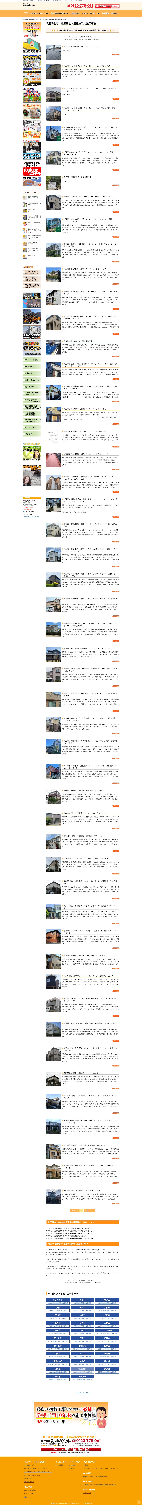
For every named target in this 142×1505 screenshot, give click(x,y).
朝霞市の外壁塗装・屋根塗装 (82, 1326)
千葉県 (58, 1376)
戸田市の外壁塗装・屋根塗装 (107, 1318)
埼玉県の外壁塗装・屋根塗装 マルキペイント (72, 1503)
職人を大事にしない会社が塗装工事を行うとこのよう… (34, 250)
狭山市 (82, 1308)
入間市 (58, 1308)
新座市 (58, 1323)
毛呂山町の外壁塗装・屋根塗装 (57, 1364)
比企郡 (58, 1369)
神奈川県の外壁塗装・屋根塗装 (82, 1379)
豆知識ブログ (28, 1478)
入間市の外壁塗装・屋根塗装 (58, 1310)
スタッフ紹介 (73, 1465)
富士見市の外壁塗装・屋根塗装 (57, 1341)
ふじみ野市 (107, 1330)
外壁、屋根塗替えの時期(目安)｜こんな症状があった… (34, 237)
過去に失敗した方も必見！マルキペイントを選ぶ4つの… (34, 230)
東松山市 (82, 1346)
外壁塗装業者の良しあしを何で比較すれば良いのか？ (34, 198)
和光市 (82, 1330)
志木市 (58, 1330)
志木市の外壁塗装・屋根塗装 (58, 1333)
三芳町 (107, 1353)
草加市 (58, 1315)
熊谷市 (82, 1353)
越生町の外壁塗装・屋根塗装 (82, 1364)
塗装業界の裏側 (32, 255)
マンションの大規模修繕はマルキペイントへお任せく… (34, 217)
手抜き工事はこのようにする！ (34, 210)
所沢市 (107, 1338)
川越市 (82, 1300)
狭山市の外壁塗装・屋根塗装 (82, 1310)
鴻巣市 (58, 1353)
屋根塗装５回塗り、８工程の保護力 (34, 243)
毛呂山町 (58, 1361)
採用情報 (71, 1468)
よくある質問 (59, 1465)
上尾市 (107, 1323)
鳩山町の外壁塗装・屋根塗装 (107, 1364)
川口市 (107, 1308)
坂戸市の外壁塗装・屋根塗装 (107, 1303)
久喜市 (82, 1315)
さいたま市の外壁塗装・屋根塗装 (58, 1303)
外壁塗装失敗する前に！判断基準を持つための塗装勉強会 (99, 1484)
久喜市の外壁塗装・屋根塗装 (82, 1318)
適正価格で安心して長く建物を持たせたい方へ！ (38, 1472)
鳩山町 (107, 1361)
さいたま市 (58, 1300)
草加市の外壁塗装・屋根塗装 (58, 1318)
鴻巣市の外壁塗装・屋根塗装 (58, 1356)
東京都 (107, 1369)
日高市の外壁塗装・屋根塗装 (82, 1341)
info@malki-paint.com (33, 516)
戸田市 (107, 1315)
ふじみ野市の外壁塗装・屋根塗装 (107, 1333)
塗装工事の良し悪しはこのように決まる (35, 1468)
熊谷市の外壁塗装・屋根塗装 (82, 1356)
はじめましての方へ (29, 1465)
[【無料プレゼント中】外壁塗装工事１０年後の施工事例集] (71, 1403)
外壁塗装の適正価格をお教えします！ (34, 203)
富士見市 (58, 1338)
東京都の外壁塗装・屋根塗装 (107, 1372)
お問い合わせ (87, 1493)
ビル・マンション (29, 1493)
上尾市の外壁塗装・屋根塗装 (107, 1326)
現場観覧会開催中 (29, 1482)
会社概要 (85, 1465)
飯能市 (107, 1346)
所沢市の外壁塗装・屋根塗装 (107, 1341)
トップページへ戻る (81, 1393)
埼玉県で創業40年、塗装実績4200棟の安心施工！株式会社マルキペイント (56, 1441)
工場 (25, 1497)
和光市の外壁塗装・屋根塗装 (82, 1333)
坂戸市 (107, 1300)
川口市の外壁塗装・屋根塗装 (107, 1310)
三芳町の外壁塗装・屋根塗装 (107, 1356)
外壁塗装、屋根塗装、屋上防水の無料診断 (95, 1476)
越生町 (82, 1361)
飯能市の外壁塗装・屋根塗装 (107, 1349)
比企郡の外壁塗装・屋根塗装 (58, 1372)
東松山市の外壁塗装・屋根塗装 (82, 1349)
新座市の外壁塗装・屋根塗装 (58, 1326)
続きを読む (116, 54)
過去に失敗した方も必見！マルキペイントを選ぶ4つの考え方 (100, 1468)
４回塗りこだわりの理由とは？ (34, 223)
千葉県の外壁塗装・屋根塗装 (58, 1379)
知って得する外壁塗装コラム (32, 1475)
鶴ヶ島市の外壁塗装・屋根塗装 (57, 1349)
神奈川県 (82, 1376)
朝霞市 (82, 1323)
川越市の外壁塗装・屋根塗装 (82, 1303)
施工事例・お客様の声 (30, 1490)
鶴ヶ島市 (58, 1346)
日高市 (82, 1338)
